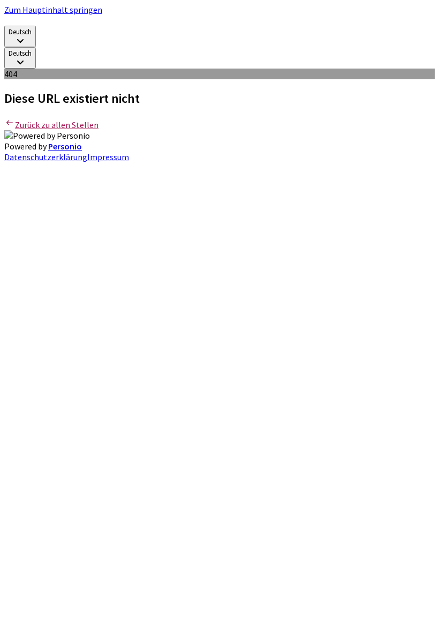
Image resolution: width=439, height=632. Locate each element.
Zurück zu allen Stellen (57, 124)
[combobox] (20, 36)
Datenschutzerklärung (45, 157)
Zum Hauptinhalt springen (53, 9)
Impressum (108, 157)
